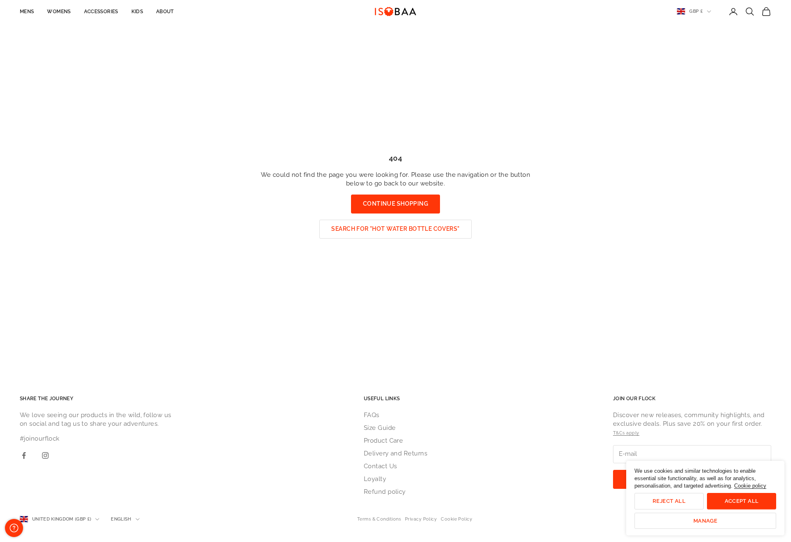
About (165, 11)
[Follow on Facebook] (24, 455)
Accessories (101, 11)
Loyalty (375, 479)
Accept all (742, 501)
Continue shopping (395, 203)
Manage (705, 521)
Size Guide (380, 428)
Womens (58, 11)
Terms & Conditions (379, 519)
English (121, 519)
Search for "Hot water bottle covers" (395, 228)
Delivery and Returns (395, 453)
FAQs (371, 415)
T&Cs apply (626, 433)
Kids (137, 11)
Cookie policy (750, 486)
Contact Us (380, 466)
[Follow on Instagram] (45, 455)
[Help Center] (14, 528)
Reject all (669, 501)
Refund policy (385, 491)
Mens (27, 11)
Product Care (383, 440)
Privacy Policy (421, 519)
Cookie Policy (456, 519)
